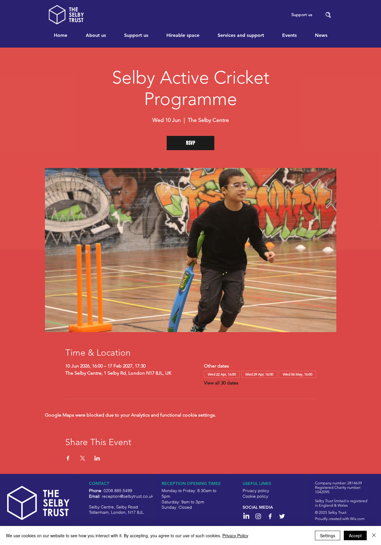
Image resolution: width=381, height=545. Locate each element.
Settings (327, 535)
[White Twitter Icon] (282, 516)
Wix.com (357, 518)
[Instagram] (258, 516)
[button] (328, 15)
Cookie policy (255, 496)
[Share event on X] (82, 458)
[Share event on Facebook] (68, 458)
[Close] (373, 535)
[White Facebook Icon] (270, 516)
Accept (355, 535)
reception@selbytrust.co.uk (127, 496)
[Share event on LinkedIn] (97, 458)
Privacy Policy (235, 535)
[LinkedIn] (246, 516)
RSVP (190, 142)
